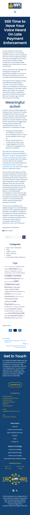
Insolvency (9, 296)
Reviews (14, 436)
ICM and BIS (18, 294)
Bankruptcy (7, 271)
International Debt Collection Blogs (15, 459)
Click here (13, 223)
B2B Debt (13, 269)
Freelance (19, 291)
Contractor (19, 271)
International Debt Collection (15, 257)
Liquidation (7, 307)
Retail (19, 311)
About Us (15, 427)
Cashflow (13, 271)
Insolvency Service (19, 296)
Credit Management (12, 278)
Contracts (7, 273)
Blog (7, 250)
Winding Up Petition (16, 318)
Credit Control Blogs (14, 449)
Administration (20, 266)
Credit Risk (10, 281)
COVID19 (13, 273)
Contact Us (14, 442)
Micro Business (15, 306)
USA (24, 315)
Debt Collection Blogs (15, 452)
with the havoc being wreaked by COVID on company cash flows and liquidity (15, 157)
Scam (6, 313)
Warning (7, 318)
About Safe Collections (13, 248)
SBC (22, 311)
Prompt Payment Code (11, 311)
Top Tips (7, 316)
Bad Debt (19, 269)
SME (22, 313)
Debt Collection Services (15, 433)
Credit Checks (20, 273)
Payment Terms (15, 309)
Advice (6, 269)
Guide (7, 294)
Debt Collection (11, 253)
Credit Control (11, 251)
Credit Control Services (15, 430)
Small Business (14, 313)
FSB (24, 291)
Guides (8, 255)
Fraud (14, 291)
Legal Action (17, 304)
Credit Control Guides (15, 456)
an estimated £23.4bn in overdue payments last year (15, 165)
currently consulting (9, 85)
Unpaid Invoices (16, 315)
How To (12, 294)
